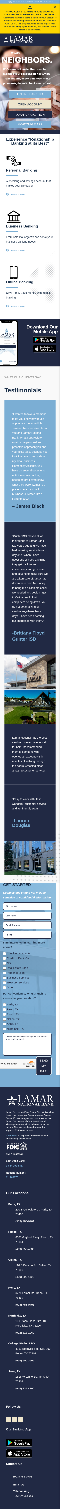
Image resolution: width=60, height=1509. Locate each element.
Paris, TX (12, 1004)
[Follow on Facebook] (8, 1419)
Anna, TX (12, 1023)
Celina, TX (13, 1019)
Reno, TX (12, 1009)
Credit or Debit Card (19, 958)
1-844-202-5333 (15, 1165)
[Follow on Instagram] (14, 1419)
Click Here (11, 1135)
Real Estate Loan (17, 967)
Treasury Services (18, 982)
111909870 (12, 1177)
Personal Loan (16, 972)
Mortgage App (30, 124)
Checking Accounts (18, 953)
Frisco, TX (13, 1014)
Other (10, 987)
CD (9, 963)
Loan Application (30, 114)
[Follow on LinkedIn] (20, 1419)
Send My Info (44, 1066)
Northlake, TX (15, 1028)
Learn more (17, 194)
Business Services (18, 977)
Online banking (30, 94)
